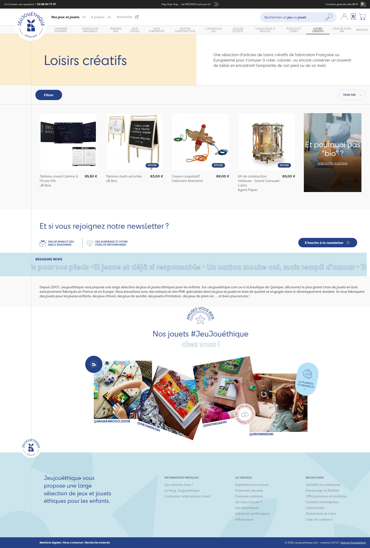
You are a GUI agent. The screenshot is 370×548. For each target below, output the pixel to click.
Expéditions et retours (252, 484)
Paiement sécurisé (249, 490)
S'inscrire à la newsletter (324, 242)
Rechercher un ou (285, 17)
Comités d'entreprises (322, 502)
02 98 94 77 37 (46, 4)
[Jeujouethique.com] (31, 39)
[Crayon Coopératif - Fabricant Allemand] (200, 142)
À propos (97, 17)
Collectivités (315, 508)
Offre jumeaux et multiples (326, 496)
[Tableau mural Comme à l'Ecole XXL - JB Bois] (68, 142)
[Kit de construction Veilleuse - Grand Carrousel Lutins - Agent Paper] (267, 142)
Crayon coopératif (186, 176)
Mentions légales (50, 542)
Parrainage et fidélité (322, 490)
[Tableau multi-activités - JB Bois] (134, 142)
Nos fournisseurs (247, 508)
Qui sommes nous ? (179, 484)
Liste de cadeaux (319, 519)
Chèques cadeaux (249, 496)
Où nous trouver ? (248, 502)
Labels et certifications (252, 513)
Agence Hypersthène (353, 542)
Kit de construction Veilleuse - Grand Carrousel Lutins (258, 181)
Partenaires (314, 513)
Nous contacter (73, 542)
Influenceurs (244, 519)
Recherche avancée (97, 542)
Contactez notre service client (187, 496)
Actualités (124, 17)
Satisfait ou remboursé (323, 484)
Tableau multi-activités (124, 176)
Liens (332, 513)
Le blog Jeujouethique (182, 490)
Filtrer (49, 95)
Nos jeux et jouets (65, 17)
